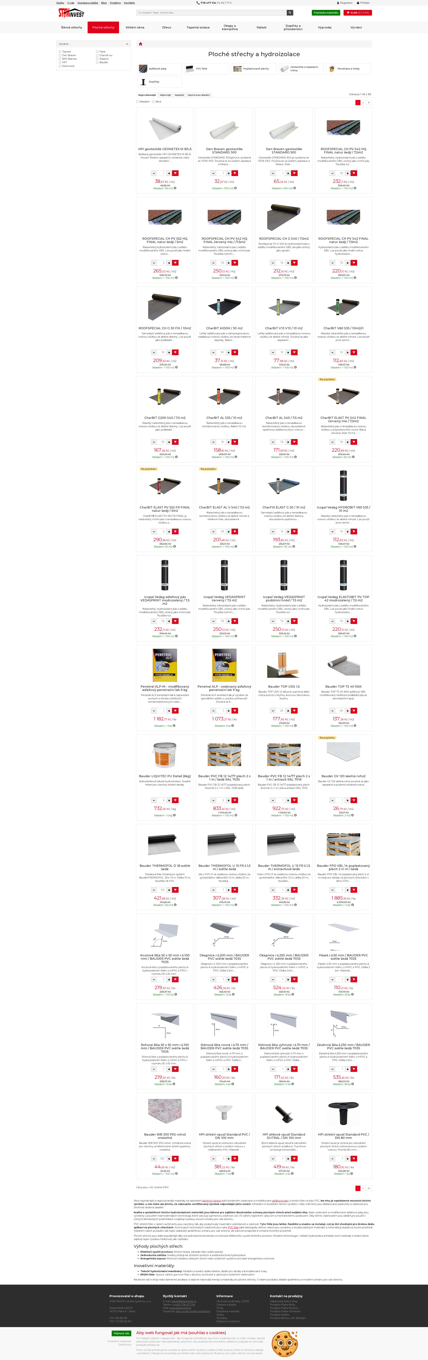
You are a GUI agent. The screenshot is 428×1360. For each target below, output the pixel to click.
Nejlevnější (165, 95)
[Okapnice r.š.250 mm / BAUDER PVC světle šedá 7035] (284, 934)
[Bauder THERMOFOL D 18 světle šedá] (165, 844)
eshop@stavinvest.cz (184, 1301)
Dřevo (166, 27)
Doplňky (154, 81)
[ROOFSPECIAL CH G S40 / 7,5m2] (284, 217)
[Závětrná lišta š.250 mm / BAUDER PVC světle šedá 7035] (343, 1023)
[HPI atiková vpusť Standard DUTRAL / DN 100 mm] (284, 1113)
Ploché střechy (103, 27)
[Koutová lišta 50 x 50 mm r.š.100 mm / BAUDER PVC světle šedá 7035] (165, 934)
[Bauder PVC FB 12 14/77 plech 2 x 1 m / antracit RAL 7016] (284, 754)
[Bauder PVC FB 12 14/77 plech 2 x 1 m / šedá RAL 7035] (224, 754)
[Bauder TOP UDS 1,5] (284, 665)
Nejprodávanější (147, 95)
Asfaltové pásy (158, 68)
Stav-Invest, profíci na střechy (193, 1311)
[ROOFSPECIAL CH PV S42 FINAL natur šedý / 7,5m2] (343, 217)
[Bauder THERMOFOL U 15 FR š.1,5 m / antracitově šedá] (284, 844)
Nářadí (261, 27)
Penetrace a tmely (349, 68)
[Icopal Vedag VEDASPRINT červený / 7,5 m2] (224, 575)
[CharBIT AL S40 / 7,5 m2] (284, 396)
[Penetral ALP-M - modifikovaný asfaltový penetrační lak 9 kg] (165, 665)
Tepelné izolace (198, 27)
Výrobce (64, 43)
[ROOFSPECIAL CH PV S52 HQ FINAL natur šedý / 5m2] (165, 217)
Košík (359, 12)
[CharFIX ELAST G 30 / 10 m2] (284, 486)
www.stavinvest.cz (180, 1308)
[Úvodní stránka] (140, 43)
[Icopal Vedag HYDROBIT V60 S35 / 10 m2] (343, 486)
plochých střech (211, 1200)
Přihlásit (364, 2)
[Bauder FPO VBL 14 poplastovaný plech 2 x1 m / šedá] (343, 844)
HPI (64, 62)
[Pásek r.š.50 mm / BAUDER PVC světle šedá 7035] (343, 934)
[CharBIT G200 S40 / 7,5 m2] (165, 396)
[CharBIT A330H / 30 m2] (224, 306)
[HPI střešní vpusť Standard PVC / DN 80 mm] (343, 1113)
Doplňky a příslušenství (293, 27)
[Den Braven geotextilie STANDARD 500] (284, 127)
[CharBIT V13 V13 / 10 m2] (284, 306)
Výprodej (324, 27)
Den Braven (69, 55)
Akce (158, 101)
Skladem (145, 101)
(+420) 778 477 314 (184, 1304)
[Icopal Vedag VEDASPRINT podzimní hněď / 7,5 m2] (284, 575)
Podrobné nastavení (119, 1341)
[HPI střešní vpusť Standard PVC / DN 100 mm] (224, 1113)
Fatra (102, 51)
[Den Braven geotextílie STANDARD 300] (224, 127)
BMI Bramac (69, 58)
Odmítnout (124, 1344)
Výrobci (356, 27)
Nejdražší (179, 95)
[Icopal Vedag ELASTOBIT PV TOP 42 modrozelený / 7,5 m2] (343, 575)
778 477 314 (208, 2)
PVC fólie (201, 68)
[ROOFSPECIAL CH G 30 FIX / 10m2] (165, 306)
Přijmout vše (121, 1333)
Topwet (66, 51)
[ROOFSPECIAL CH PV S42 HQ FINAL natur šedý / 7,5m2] (343, 127)
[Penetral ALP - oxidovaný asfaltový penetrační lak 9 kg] (224, 665)
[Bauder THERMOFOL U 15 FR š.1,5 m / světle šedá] (224, 844)
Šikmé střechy (71, 27)
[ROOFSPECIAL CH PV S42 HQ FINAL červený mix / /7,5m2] (224, 217)
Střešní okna (135, 27)
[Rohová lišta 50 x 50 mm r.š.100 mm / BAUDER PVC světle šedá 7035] (165, 1023)
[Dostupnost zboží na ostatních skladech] (175, 188)
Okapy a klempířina (230, 27)
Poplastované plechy (256, 68)
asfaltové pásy (280, 1200)
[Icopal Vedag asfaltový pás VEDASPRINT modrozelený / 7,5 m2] (165, 575)
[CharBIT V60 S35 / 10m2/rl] (343, 306)
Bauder (103, 62)
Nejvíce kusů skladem (199, 95)
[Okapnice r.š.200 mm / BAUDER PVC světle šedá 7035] (224, 934)
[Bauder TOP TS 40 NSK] (343, 665)
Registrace (346, 2)
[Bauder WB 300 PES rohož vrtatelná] (165, 1113)
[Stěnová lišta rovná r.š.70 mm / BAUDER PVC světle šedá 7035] (224, 1023)
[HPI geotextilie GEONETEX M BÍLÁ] (165, 127)
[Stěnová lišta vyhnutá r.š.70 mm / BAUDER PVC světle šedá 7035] (284, 1023)
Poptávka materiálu (326, 12)
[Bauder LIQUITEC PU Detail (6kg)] (165, 754)
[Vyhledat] (290, 13)
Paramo (104, 58)
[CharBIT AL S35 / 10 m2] (224, 396)
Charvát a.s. (106, 55)
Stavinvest (68, 66)
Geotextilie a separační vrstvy (304, 69)
